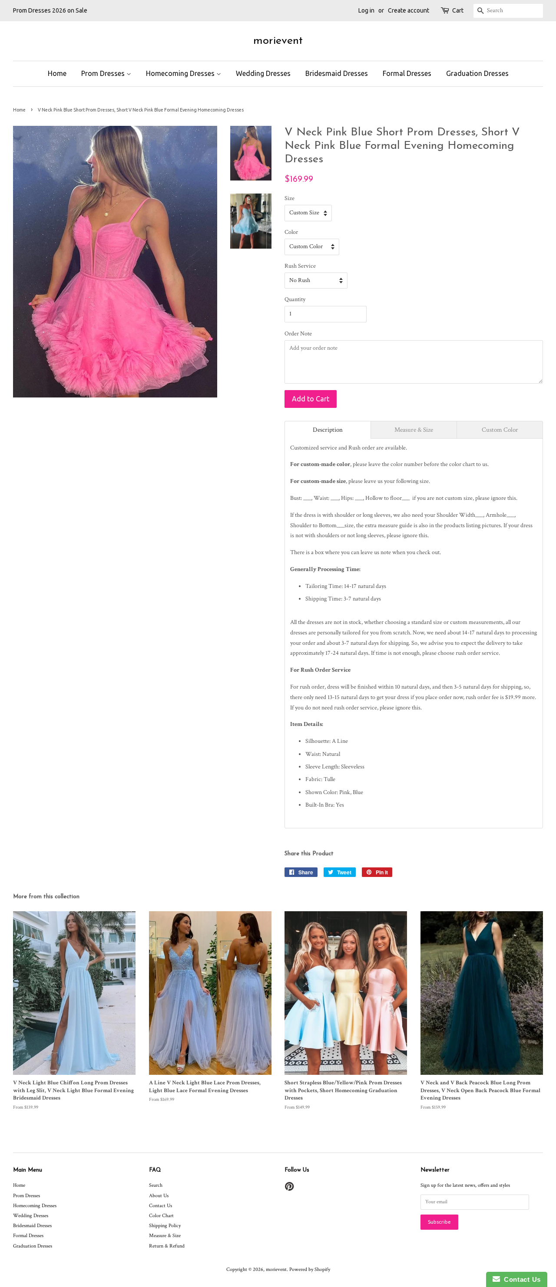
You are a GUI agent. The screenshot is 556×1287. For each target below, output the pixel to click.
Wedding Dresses (263, 73)
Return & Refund (167, 1246)
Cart (457, 10)
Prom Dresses (103, 73)
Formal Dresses (407, 73)
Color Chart (161, 1215)
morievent (278, 41)
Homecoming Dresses (181, 73)
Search (155, 1185)
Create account (408, 10)
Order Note (298, 334)
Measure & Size (165, 1235)
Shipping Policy (165, 1225)
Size (290, 198)
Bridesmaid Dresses (336, 73)
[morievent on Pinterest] (289, 1188)
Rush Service (300, 266)
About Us (159, 1195)
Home (57, 73)
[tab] (328, 430)
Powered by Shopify (309, 1269)
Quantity (295, 299)
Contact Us (160, 1205)
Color (291, 232)
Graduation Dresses (477, 73)
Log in (366, 10)
